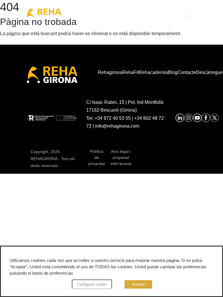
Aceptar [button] (138, 284)
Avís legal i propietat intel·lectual (120, 157)
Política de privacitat (96, 157)
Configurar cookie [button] (92, 284)
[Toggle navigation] (189, 14)
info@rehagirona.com (117, 126)
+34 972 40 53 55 (113, 118)
